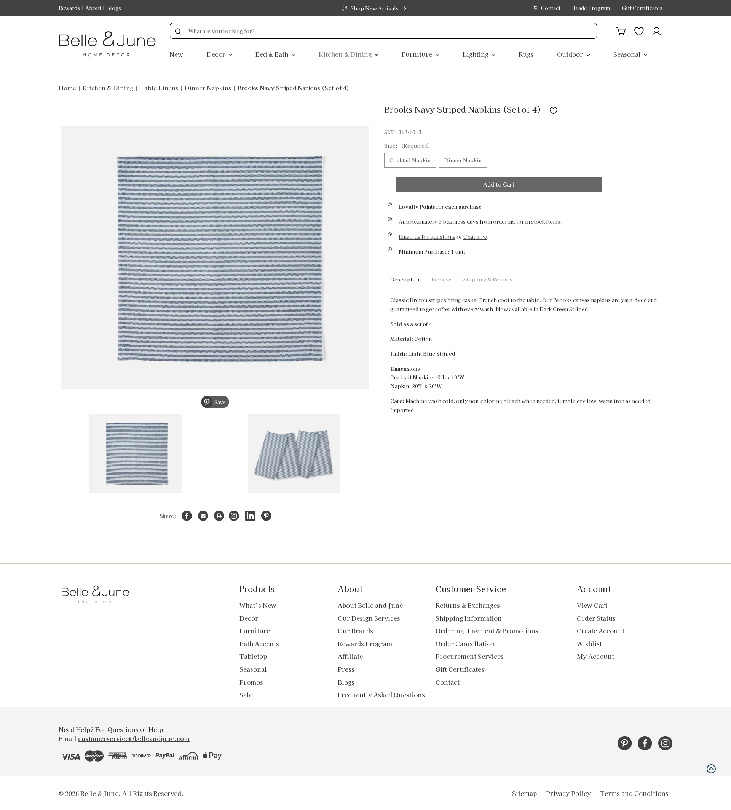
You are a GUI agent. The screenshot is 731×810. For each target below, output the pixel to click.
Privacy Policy (568, 793)
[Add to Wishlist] (553, 109)
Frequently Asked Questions (381, 694)
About (93, 7)
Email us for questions (427, 236)
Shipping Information (469, 618)
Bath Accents (259, 643)
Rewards (69, 7)
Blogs (113, 7)
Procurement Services (470, 656)
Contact (550, 7)
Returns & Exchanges (468, 605)
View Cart (592, 605)
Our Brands (355, 630)
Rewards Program (365, 643)
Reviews (442, 279)
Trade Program (591, 7)
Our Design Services (369, 618)
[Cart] (621, 30)
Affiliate (350, 656)
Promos (251, 682)
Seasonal (627, 54)
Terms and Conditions (634, 793)
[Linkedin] (250, 516)
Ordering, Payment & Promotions (487, 630)
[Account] (656, 30)
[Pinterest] (266, 516)
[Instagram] (234, 516)
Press (346, 669)
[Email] (203, 516)
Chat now (475, 236)
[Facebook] (187, 516)
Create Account (600, 630)
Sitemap (524, 793)
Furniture (418, 54)
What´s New (257, 605)
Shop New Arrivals (375, 8)
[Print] (219, 516)
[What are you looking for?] (177, 30)
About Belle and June (370, 605)
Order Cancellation (465, 643)
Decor (217, 54)
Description (405, 279)
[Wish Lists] (639, 30)
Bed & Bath (272, 54)
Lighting (476, 54)
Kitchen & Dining (346, 54)
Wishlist (589, 643)
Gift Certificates (642, 7)
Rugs (526, 54)
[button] (711, 768)
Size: (407, 145)
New (176, 54)
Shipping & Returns (487, 279)
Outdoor (570, 54)
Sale (245, 694)
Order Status (596, 618)
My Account (595, 656)
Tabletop (253, 656)
